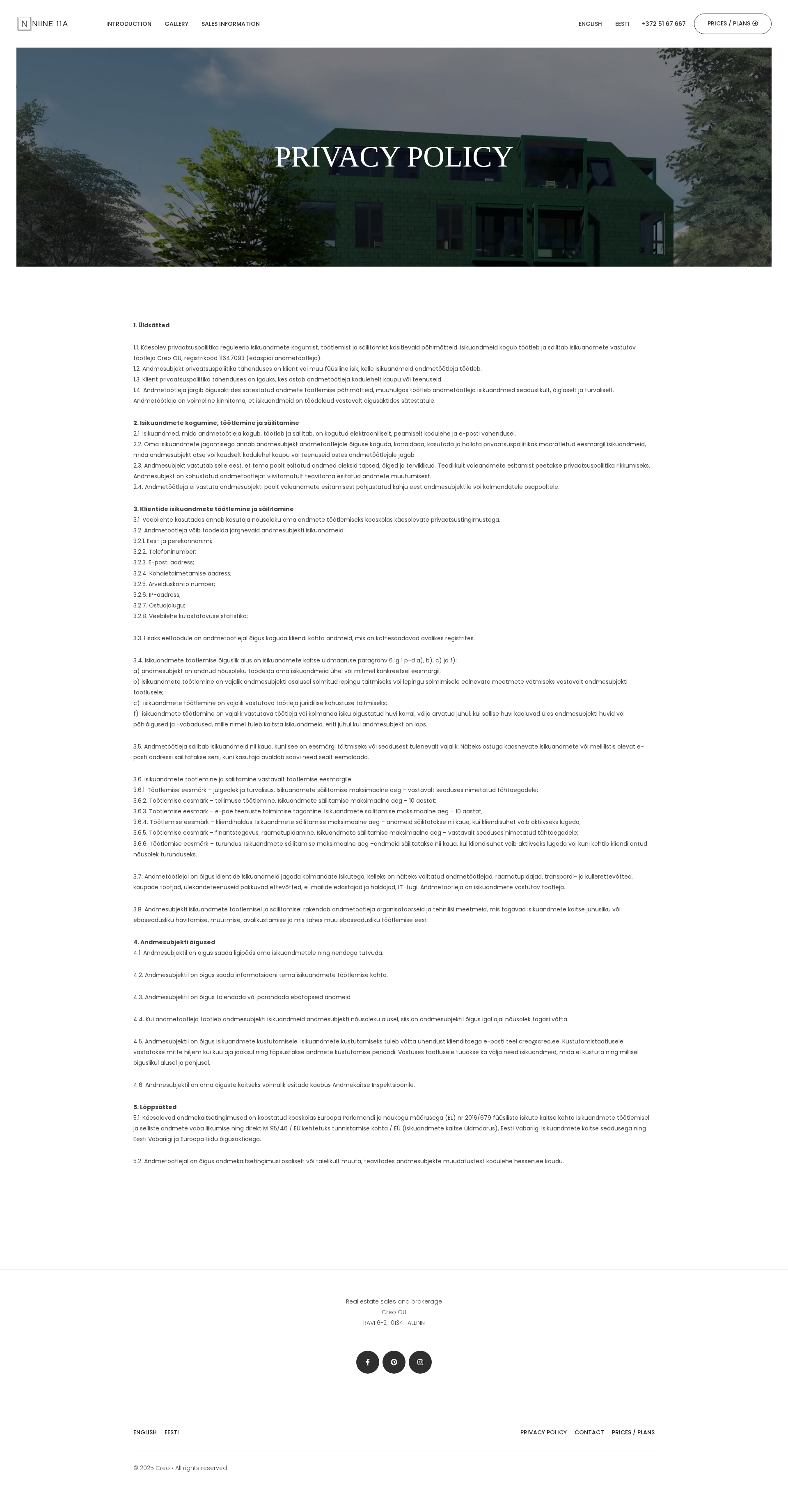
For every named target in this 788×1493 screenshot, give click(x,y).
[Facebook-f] (367, 1362)
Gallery (176, 24)
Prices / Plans (633, 1432)
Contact (589, 1432)
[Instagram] (420, 1362)
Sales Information (231, 24)
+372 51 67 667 (664, 24)
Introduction (128, 24)
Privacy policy (543, 1432)
